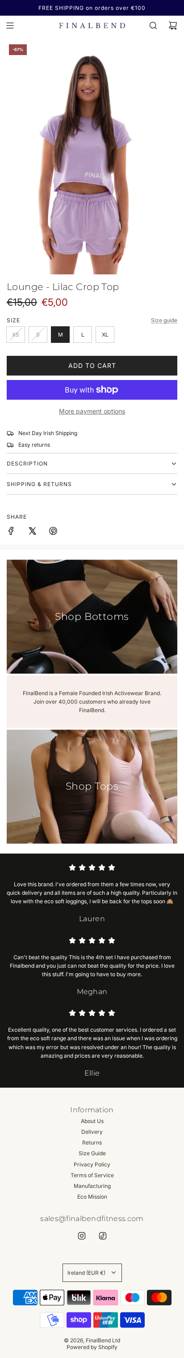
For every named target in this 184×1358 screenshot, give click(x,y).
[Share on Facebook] (11, 532)
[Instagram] (82, 1236)
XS (15, 334)
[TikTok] (103, 1236)
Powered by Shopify (92, 1347)
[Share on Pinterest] (53, 532)
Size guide (164, 320)
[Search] (153, 25)
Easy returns (34, 444)
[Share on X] (32, 532)
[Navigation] (10, 25)
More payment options (92, 411)
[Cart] (173, 25)
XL (105, 334)
